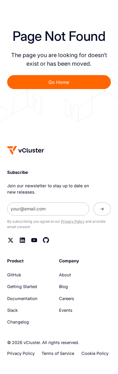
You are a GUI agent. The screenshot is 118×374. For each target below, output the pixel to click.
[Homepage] (25, 150)
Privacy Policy (72, 221)
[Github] (46, 240)
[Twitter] (10, 240)
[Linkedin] (22, 240)
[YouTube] (34, 240)
